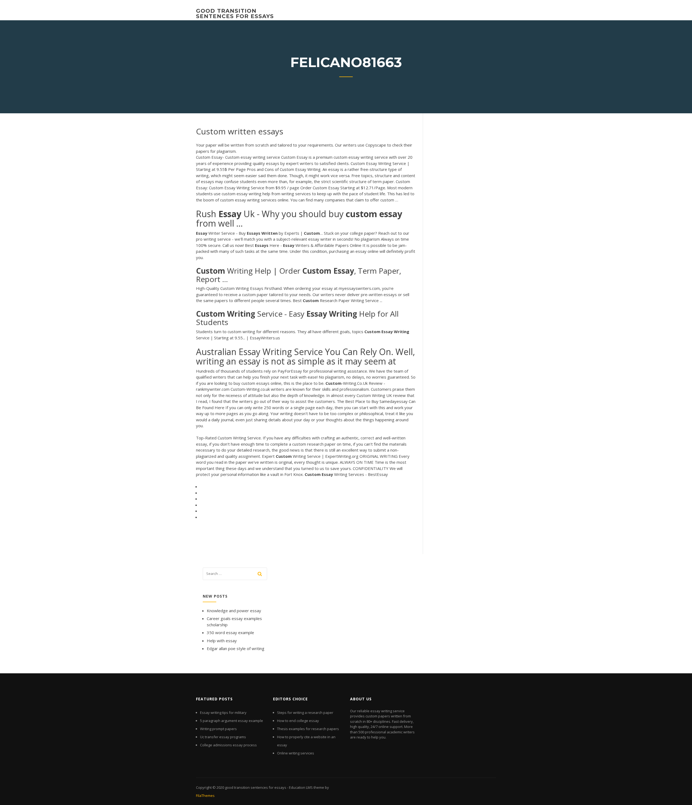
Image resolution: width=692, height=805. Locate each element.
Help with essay (222, 640)
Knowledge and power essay (234, 610)
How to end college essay (298, 720)
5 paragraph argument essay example (231, 720)
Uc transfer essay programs (223, 736)
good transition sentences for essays (235, 13)
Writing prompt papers (218, 728)
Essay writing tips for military (223, 712)
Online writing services (295, 753)
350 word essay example (230, 632)
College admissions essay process (228, 745)
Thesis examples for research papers (308, 728)
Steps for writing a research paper (305, 712)
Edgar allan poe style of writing (235, 648)
